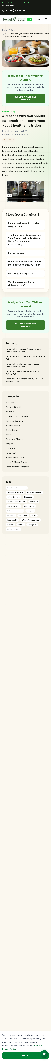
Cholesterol (29, 506)
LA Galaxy (10, 448)
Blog (13, 30)
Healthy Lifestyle (34, 492)
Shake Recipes (12, 430)
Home (5, 30)
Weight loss (11, 411)
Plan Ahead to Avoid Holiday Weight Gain (23, 225)
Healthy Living (8, 111)
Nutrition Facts (13, 529)
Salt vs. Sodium (16, 252)
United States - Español (17, 416)
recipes (30, 511)
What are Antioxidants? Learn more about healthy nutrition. (25, 263)
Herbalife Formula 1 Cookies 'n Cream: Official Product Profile (23, 365)
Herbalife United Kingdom (17, 466)
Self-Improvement (15, 492)
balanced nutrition (15, 511)
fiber (34, 515)
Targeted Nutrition (14, 421)
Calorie (10, 524)
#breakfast (9, 140)
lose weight (12, 520)
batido (21, 524)
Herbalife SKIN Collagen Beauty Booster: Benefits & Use (24, 380)
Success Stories (13, 425)
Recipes (9, 443)
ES (35, 19)
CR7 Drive (23, 515)
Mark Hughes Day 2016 (20, 273)
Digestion (28, 497)
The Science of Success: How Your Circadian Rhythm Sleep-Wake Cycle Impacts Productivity (25, 239)
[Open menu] (46, 19)
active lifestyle (13, 497)
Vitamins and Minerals (16, 501)
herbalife (34, 501)
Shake (8, 434)
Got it (25, 1055)
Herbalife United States (16, 462)
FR (39, 19)
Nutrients (10, 402)
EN (30, 19)
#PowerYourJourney (30, 520)
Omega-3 (32, 524)
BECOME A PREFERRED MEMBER (26, 98)
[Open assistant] (44, 1054)
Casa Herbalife (13, 506)
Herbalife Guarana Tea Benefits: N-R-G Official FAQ (24, 372)
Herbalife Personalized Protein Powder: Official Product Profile (24, 350)
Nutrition (11, 515)
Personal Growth (13, 407)
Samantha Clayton (14, 439)
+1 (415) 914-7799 (15, 10)
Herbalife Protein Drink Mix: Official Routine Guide (25, 357)
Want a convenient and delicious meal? (21, 283)
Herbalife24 (11, 453)
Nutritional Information (16, 488)
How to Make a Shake (16, 457)
